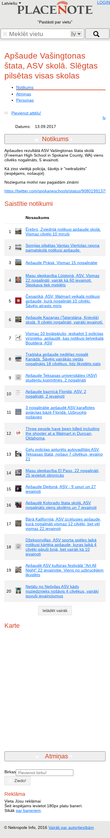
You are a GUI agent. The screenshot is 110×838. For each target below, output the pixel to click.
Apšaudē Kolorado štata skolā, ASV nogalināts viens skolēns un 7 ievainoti (61, 505)
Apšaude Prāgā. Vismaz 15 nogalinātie (61, 262)
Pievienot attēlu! (26, 113)
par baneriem (28, 810)
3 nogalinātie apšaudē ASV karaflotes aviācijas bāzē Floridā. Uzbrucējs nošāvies (60, 412)
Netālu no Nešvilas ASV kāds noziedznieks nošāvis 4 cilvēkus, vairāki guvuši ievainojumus (62, 591)
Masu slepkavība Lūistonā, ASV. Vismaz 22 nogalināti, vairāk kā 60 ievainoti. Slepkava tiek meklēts (62, 280)
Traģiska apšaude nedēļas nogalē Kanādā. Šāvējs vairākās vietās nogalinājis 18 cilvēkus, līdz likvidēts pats (63, 359)
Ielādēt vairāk (55, 610)
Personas (25, 100)
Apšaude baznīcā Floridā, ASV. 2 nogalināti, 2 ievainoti (56, 394)
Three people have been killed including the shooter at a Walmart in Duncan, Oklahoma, (62, 433)
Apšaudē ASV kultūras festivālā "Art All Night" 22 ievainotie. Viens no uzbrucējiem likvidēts (65, 570)
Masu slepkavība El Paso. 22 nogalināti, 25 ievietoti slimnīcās (62, 473)
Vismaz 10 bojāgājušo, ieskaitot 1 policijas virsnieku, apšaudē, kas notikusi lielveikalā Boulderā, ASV (65, 338)
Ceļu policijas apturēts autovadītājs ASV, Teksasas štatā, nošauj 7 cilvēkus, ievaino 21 (64, 454)
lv (104, 117)
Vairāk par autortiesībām (71, 827)
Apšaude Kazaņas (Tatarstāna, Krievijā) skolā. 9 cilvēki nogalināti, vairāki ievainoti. (64, 319)
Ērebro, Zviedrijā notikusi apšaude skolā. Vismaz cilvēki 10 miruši (63, 231)
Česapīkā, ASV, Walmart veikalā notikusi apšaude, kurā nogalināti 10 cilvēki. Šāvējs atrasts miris (63, 301)
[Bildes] (7, 113)
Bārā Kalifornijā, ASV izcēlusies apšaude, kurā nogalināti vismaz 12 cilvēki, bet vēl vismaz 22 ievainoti (63, 524)
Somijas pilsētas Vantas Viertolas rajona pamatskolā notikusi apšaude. (62, 247)
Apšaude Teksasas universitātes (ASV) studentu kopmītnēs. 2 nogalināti (61, 377)
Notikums (24, 87)
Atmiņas (23, 94)
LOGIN (103, 2)
